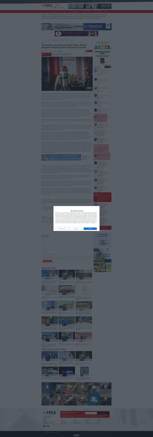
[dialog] (76, 218)
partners (61, 212)
